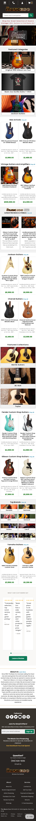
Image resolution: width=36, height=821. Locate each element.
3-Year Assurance (27, 803)
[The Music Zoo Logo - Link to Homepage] (18, 9)
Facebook (12, 717)
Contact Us (27, 786)
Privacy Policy (13, 815)
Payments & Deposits (27, 793)
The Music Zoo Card (9, 796)
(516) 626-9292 (18, 761)
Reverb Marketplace (7, 717)
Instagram (24, 717)
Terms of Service (19, 815)
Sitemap (8, 803)
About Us (9, 786)
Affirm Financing (9, 793)
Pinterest (28, 717)
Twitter (16, 717)
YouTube (20, 717)
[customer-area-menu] (22, 3)
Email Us (18, 764)
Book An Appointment (9, 790)
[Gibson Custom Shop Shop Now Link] (18, 35)
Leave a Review (18, 658)
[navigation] (4, 3)
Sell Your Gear (27, 790)
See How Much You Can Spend (18, 746)
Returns (27, 800)
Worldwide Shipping (27, 796)
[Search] (30, 15)
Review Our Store (9, 800)
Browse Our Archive (18, 774)
